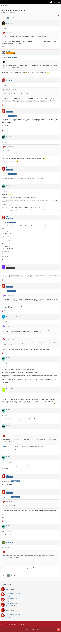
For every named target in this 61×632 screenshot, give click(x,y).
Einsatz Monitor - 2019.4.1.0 (13, 603)
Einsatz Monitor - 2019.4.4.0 (13, 598)
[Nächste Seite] (13, 18)
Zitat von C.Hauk (9, 295)
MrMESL (17, 450)
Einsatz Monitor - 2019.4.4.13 (13, 593)
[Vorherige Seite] (2, 18)
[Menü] (59, 2)
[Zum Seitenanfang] (58, 629)
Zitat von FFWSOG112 (10, 89)
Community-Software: (30, 629)
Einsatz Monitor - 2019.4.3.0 (13, 588)
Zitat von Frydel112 (10, 62)
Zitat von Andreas (10, 146)
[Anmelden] (55, 2)
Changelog (8, 591)
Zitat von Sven (9, 32)
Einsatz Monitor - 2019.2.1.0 (13, 614)
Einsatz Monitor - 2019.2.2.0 (13, 609)
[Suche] (51, 2)
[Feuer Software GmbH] (2, 2)
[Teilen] (58, 15)
